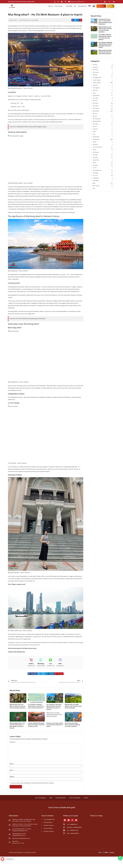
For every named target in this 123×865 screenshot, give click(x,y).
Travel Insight (69, 6)
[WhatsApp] (40, 659)
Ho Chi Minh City (25, 20)
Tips (75, 6)
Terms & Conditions (74, 798)
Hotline (31, 663)
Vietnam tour (21, 652)
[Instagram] (72, 820)
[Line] (50, 659)
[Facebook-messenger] (68, 820)
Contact (86, 798)
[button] (72, 20)
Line (50, 663)
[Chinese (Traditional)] (89, 6)
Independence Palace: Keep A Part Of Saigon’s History (31, 126)
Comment (13, 742)
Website (12, 776)
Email (11, 770)
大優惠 (110, 6)
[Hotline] (31, 659)
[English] (90, 6)
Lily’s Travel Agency (40, 798)
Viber (60, 663)
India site (112, 852)
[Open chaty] (2, 859)
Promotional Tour (82, 6)
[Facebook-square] (65, 820)
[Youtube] (76, 820)
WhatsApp (40, 663)
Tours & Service (58, 6)
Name (12, 763)
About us (50, 6)
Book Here (101, 6)
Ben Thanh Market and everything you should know (30, 318)
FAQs (50, 798)
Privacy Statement (61, 798)
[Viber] (60, 659)
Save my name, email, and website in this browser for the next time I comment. (32, 783)
